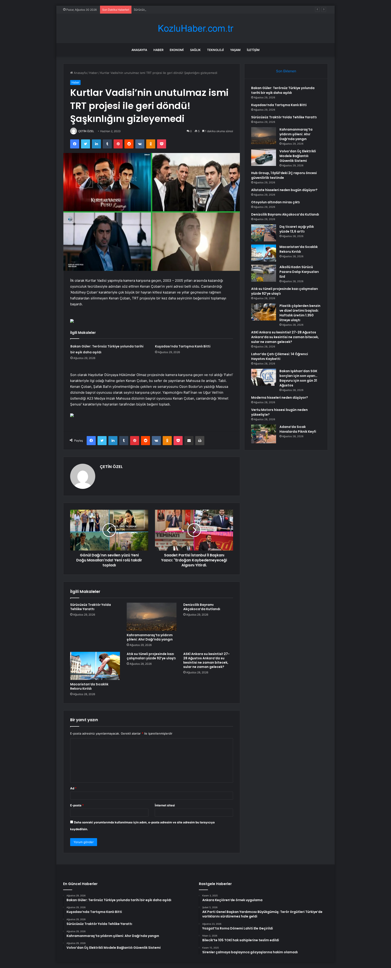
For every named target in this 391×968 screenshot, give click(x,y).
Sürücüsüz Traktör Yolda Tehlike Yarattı (161, 9)
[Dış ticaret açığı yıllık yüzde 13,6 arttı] (263, 232)
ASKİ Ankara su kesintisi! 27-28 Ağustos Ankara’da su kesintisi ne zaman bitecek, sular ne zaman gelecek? (206, 660)
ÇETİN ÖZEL (86, 131)
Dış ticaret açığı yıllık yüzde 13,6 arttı (296, 229)
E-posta (77, 805)
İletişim (253, 50)
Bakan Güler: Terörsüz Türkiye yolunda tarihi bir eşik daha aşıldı (283, 90)
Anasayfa (139, 50)
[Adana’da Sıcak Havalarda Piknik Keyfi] (263, 434)
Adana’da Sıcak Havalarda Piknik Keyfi (297, 429)
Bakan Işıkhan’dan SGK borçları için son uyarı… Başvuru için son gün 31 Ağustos (298, 378)
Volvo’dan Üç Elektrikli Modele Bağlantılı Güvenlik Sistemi (297, 156)
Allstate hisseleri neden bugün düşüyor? (284, 190)
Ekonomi (177, 50)
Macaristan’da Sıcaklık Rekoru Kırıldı (89, 686)
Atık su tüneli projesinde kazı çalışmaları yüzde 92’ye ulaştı (151, 656)
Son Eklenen (286, 71)
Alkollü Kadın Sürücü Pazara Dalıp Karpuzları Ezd (299, 272)
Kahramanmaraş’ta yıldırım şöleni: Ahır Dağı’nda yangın (150, 637)
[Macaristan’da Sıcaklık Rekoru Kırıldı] (95, 666)
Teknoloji (215, 50)
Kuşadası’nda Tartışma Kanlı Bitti (182, 346)
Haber (158, 50)
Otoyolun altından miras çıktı (275, 202)
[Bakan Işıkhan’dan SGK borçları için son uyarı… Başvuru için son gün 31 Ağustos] (263, 377)
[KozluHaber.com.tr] (195, 28)
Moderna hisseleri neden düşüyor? (279, 397)
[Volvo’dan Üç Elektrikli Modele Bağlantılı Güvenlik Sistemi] (263, 157)
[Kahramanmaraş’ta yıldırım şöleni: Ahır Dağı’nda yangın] (151, 617)
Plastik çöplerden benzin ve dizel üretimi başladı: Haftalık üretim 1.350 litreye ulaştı (299, 312)
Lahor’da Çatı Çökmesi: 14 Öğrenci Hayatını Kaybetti (279, 356)
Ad (73, 788)
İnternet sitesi (165, 805)
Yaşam (235, 50)
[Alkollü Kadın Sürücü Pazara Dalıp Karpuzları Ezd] (263, 273)
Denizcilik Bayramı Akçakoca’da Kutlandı (201, 606)
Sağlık (195, 50)
